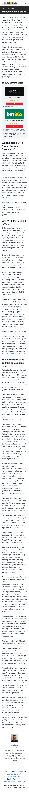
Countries (7, 8)
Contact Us (18, 774)
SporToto (5, 202)
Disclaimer (8, 776)
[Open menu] (25, 3)
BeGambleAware (10, 781)
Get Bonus (15, 104)
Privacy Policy (18, 776)
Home (3, 8)
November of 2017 (8, 589)
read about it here (11, 354)
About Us (9, 774)
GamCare (21, 781)
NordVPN (5, 277)
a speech (23, 626)
